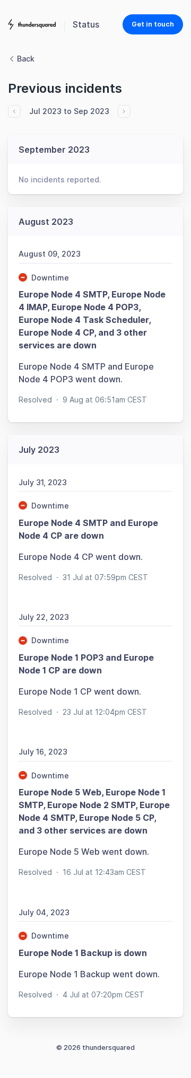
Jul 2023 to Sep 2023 (69, 111)
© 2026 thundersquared (95, 1047)
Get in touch (153, 24)
